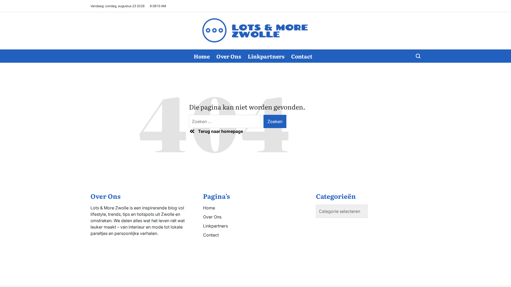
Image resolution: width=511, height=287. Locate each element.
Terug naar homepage (220, 131)
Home (202, 56)
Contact (301, 56)
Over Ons (228, 56)
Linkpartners (266, 56)
